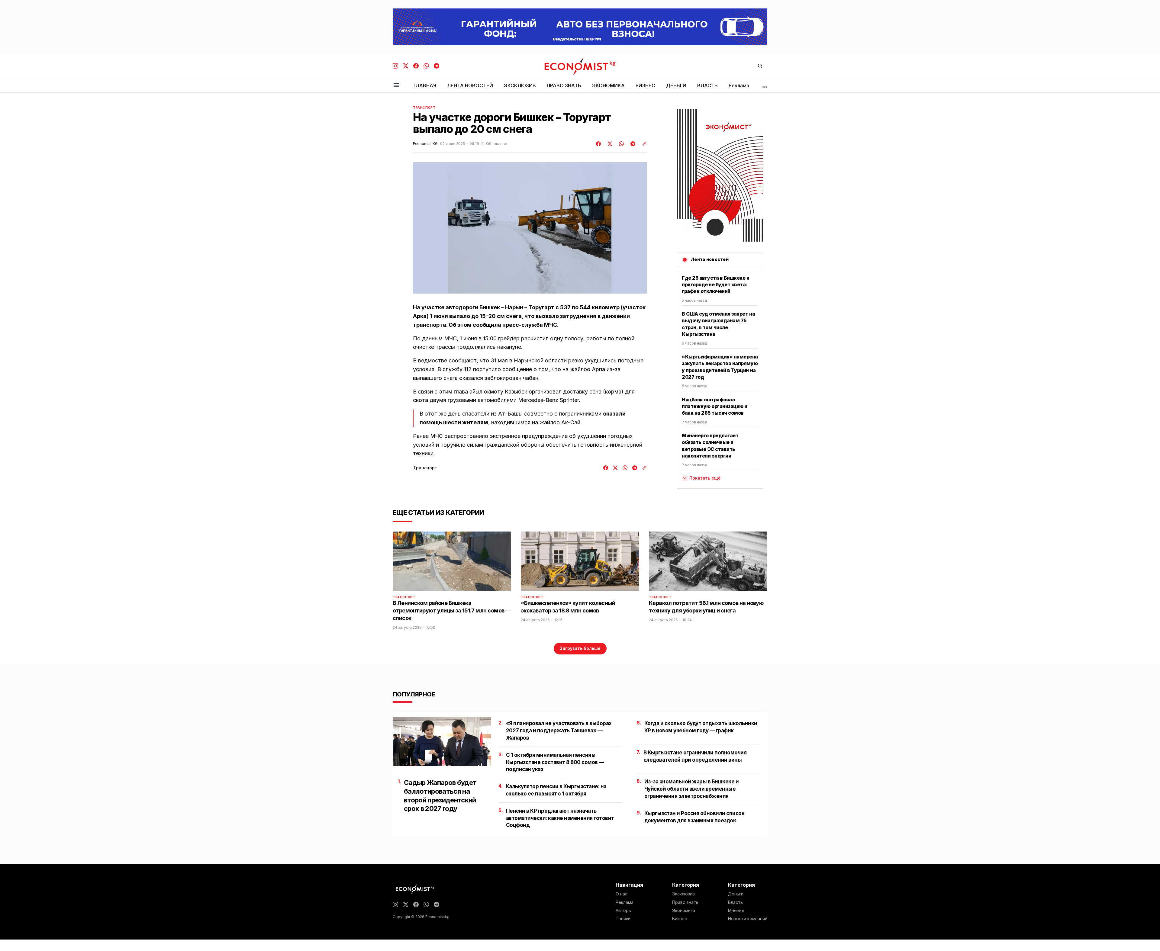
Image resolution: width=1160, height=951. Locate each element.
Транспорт (424, 107)
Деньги (735, 894)
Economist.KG (425, 144)
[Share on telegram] (632, 143)
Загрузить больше (580, 648)
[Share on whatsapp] (620, 143)
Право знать (685, 902)
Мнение (736, 910)
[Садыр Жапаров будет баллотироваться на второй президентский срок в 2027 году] (442, 741)
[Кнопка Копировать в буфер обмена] (642, 143)
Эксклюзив (683, 894)
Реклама (624, 902)
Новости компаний (747, 918)
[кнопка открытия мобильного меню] (396, 86)
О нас (621, 894)
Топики (623, 918)
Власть (735, 902)
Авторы (624, 910)
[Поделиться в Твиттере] (609, 143)
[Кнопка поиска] (760, 66)
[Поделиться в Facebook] (598, 143)
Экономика (683, 910)
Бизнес (679, 918)
